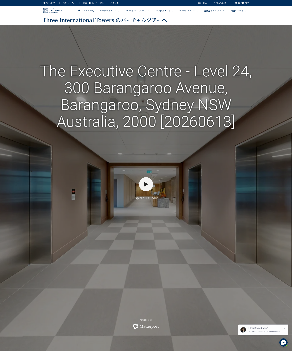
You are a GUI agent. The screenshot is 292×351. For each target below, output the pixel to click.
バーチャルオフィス (109, 10)
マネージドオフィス (188, 10)
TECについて (49, 3)
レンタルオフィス (164, 10)
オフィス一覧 (87, 10)
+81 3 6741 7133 (241, 3)
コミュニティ (69, 3)
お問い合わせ (219, 3)
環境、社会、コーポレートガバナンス (101, 3)
